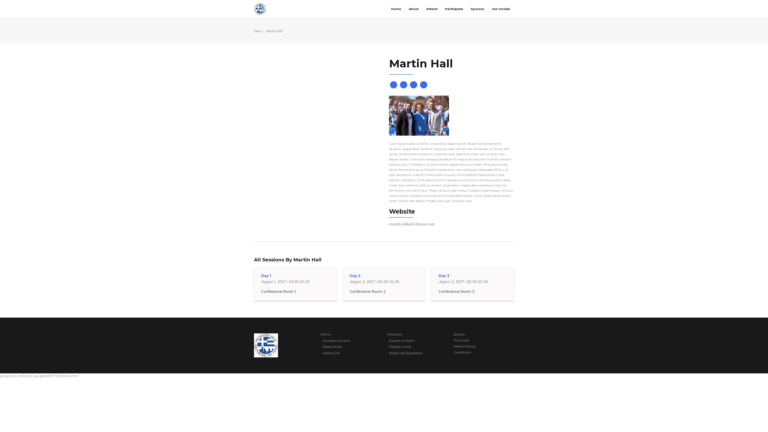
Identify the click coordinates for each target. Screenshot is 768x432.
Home (257, 31)
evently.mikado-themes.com (411, 224)
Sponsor (459, 334)
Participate (394, 334)
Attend (325, 334)
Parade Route (332, 347)
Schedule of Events (336, 341)
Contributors (462, 352)
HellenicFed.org (465, 346)
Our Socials (461, 340)
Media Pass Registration (406, 353)
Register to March (401, 341)
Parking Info (331, 353)
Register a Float (400, 347)
